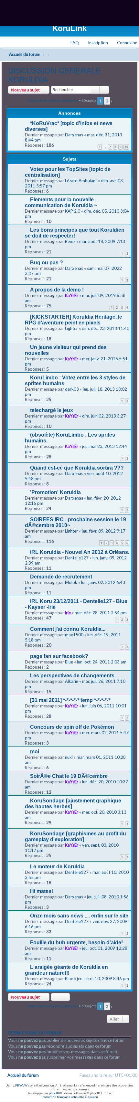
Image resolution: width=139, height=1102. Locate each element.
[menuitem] (124, 43)
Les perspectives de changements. (73, 675)
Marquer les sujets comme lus (52, 100)
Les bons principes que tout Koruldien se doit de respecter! (74, 232)
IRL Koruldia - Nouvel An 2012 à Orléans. (79, 552)
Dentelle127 (77, 557)
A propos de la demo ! (57, 289)
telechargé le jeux (51, 410)
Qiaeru (93, 1097)
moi (34, 751)
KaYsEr (71, 295)
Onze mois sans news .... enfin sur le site (79, 915)
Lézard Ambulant (81, 180)
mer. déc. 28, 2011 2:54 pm (101, 612)
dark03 (72, 389)
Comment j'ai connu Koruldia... (67, 629)
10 (126, 147)
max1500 (74, 634)
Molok (71, 582)
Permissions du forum (34, 1033)
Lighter (71, 328)
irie (68, 612)
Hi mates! (41, 891)
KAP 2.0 (72, 211)
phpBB (54, 1093)
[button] (111, 101)
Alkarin (71, 681)
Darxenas (74, 134)
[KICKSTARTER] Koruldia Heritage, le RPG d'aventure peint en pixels (73, 319)
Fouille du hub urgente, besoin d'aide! (76, 942)
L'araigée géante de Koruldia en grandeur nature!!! (66, 970)
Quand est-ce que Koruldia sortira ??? (77, 468)
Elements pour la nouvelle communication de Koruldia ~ (61, 202)
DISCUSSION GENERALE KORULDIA (54, 75)
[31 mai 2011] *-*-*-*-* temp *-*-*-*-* (70, 700)
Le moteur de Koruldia (57, 866)
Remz (70, 241)
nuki (69, 757)
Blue (69, 661)
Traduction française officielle (62, 1097)
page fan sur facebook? (59, 656)
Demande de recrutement (61, 576)
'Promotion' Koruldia (55, 492)
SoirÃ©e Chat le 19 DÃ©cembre (69, 776)
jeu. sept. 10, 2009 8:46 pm (103, 978)
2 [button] (107, 101)
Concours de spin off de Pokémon (72, 727)
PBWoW (21, 1085)
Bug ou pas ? (46, 262)
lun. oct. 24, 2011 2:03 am (101, 661)
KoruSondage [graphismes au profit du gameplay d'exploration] (75, 836)
